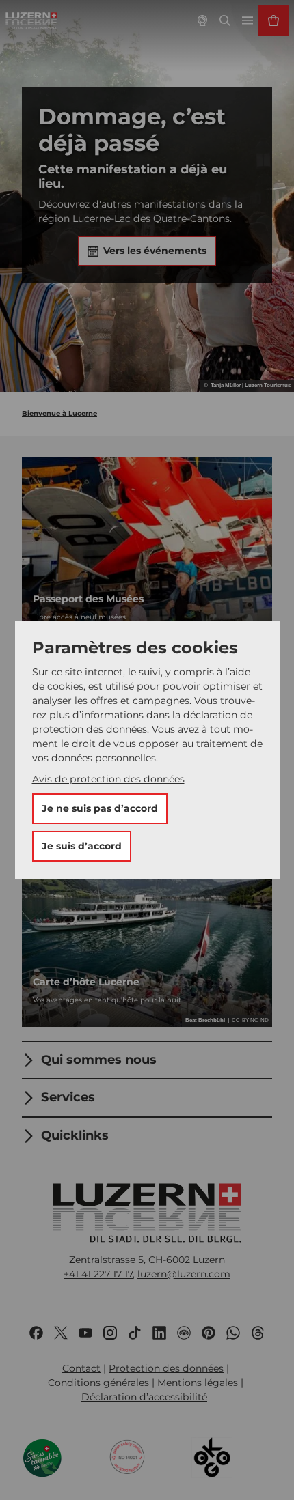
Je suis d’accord (82, 846)
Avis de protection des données (108, 779)
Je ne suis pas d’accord (100, 808)
